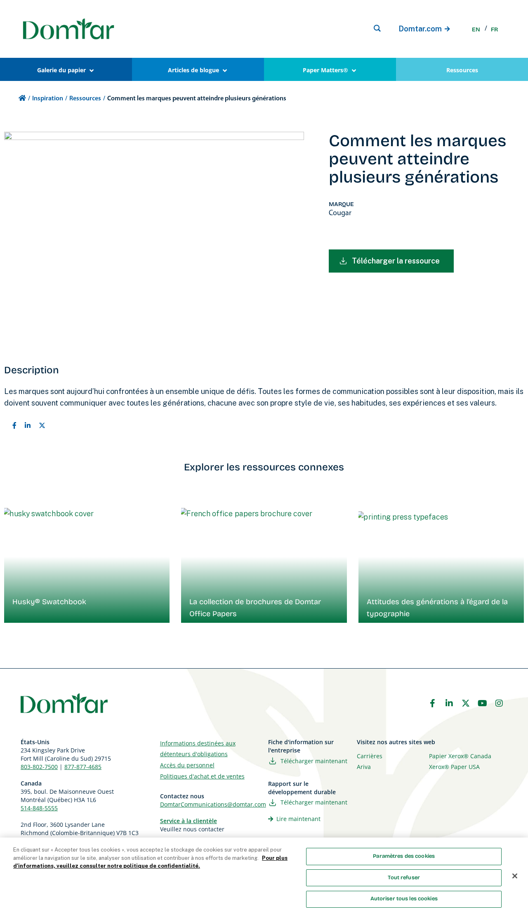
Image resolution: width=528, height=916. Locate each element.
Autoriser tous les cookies (404, 898)
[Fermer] (515, 876)
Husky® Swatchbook (49, 601)
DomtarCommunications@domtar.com (213, 804)
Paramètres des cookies (404, 856)
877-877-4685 (82, 767)
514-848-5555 (39, 808)
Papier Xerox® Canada (460, 756)
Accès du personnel (187, 765)
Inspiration (47, 98)
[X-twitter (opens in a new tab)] (465, 703)
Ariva (364, 767)
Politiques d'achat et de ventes (202, 776)
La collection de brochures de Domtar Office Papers (255, 607)
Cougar (340, 213)
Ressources (85, 98)
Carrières (369, 756)
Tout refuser (404, 877)
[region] (264, 877)
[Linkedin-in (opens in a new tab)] (449, 703)
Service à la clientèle (188, 821)
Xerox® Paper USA (454, 767)
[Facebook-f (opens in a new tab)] (432, 703)
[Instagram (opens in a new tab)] (499, 703)
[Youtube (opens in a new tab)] (482, 703)
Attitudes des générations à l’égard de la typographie (437, 607)
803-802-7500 (39, 767)
